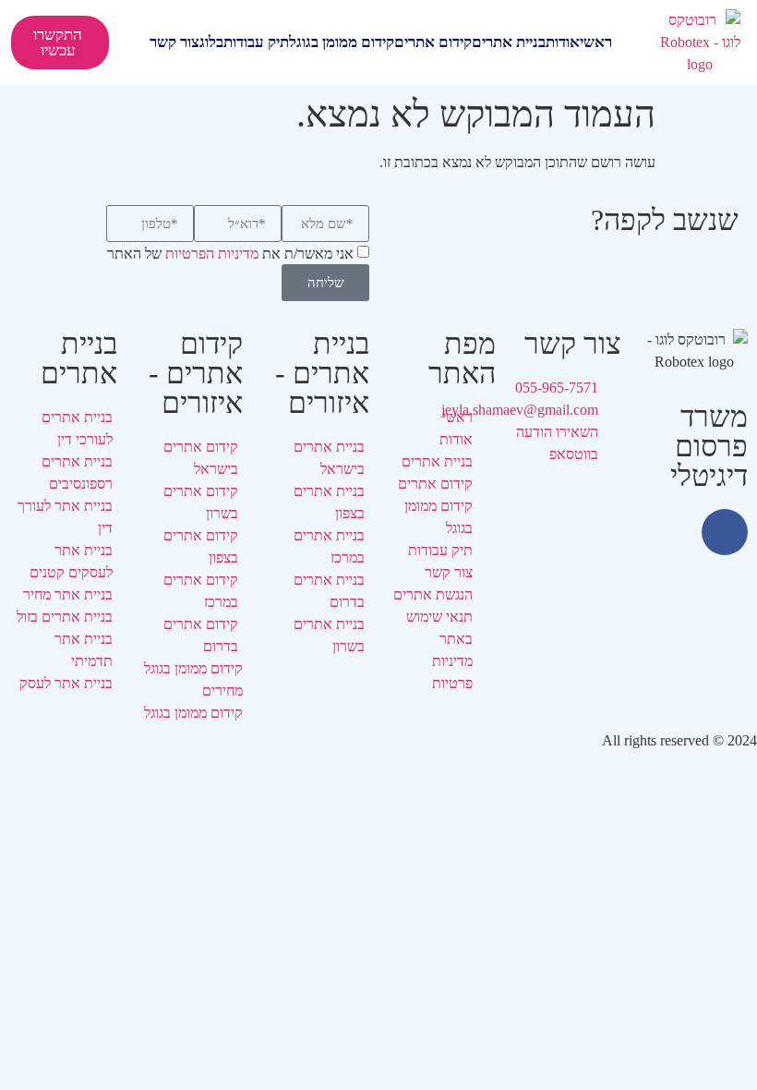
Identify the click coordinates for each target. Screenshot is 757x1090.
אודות (563, 42)
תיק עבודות (256, 42)
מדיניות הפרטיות (211, 254)
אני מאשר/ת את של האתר (230, 254)
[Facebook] (725, 532)
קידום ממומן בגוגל (341, 42)
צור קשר (174, 42)
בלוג (211, 42)
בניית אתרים (509, 42)
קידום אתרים (433, 42)
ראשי (596, 42)
